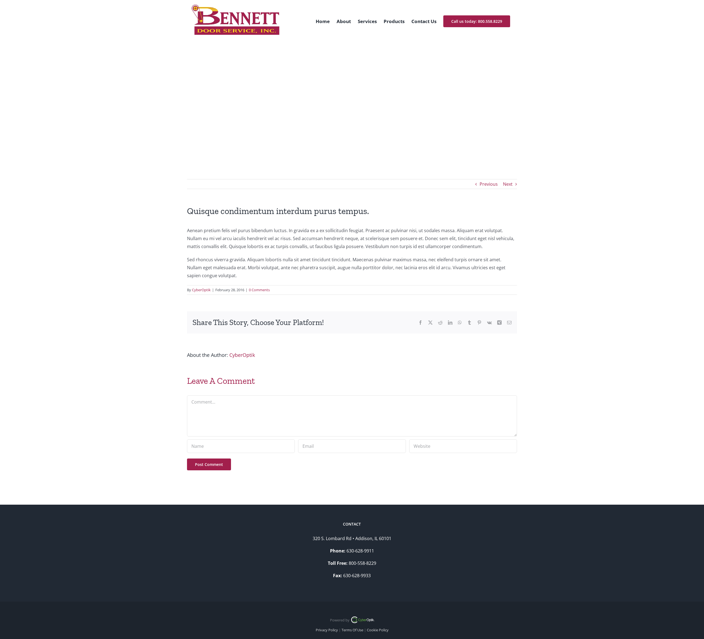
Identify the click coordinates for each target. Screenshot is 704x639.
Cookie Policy (378, 629)
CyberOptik (201, 289)
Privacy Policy (327, 629)
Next (508, 184)
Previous (489, 184)
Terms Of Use (352, 629)
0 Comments (259, 289)
